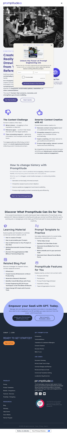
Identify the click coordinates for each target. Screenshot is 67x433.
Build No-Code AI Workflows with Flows (18, 281)
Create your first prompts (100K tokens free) (22, 318)
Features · (6, 393)
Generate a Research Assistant (16, 278)
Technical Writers (39, 339)
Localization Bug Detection (42, 376)
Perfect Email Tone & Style (42, 363)
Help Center (6, 411)
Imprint (46, 426)
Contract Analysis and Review (43, 366)
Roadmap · (6, 397)
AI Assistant (9, 271)
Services (11, 393)
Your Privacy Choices (39, 431)
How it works (27, 100)
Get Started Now (10, 100)
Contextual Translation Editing (43, 373)
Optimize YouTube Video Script (47, 243)
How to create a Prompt (13, 237)
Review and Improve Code (42, 369)
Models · (5, 390)
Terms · (37, 426)
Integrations (11, 390)
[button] (62, 3)
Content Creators (40, 345)
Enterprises (38, 336)
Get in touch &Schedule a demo (44, 318)
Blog (4, 405)
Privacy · (41, 426)
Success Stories (39, 349)
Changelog (12, 397)
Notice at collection (23, 431)
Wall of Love (38, 352)
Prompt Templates (8, 387)
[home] (12, 3)
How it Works (7, 414)
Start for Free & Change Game (21, 196)
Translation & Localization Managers (45, 342)
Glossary (5, 408)
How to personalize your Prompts (16, 240)
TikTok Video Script (43, 241)
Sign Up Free (9, 343)
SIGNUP (5, 332)
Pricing (5, 384)
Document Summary (40, 360)
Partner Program (7, 417)
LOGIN (13, 332)
